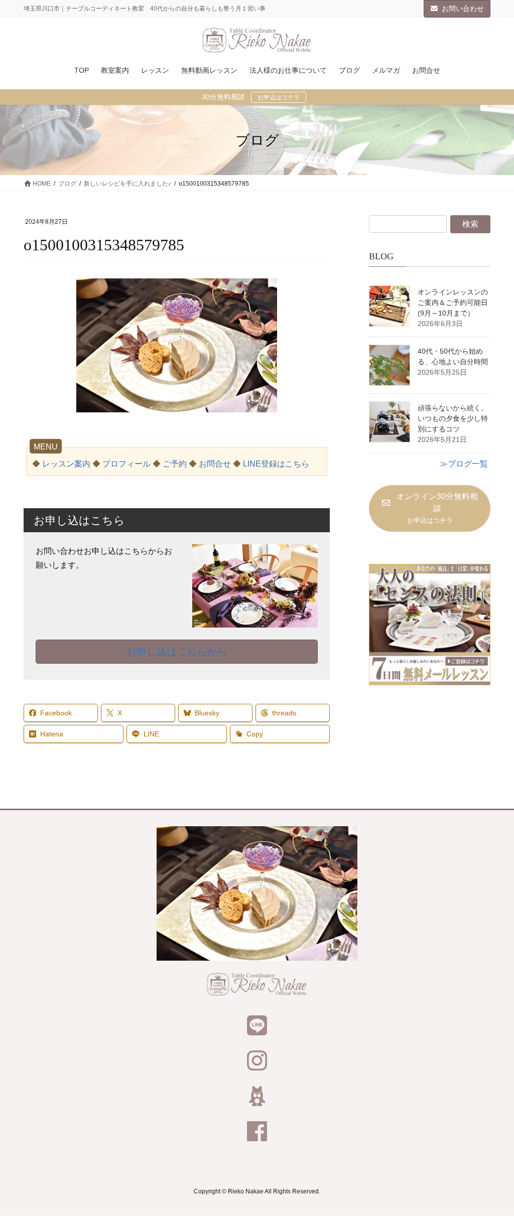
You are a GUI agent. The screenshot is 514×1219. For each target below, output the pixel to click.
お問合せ (215, 464)
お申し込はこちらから (176, 651)
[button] (429, 508)
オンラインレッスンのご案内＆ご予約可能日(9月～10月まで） (453, 302)
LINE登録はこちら (276, 464)
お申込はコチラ (279, 97)
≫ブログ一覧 (464, 464)
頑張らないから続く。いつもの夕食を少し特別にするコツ (453, 418)
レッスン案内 (66, 464)
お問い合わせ (463, 9)
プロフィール (126, 464)
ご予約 (175, 464)
